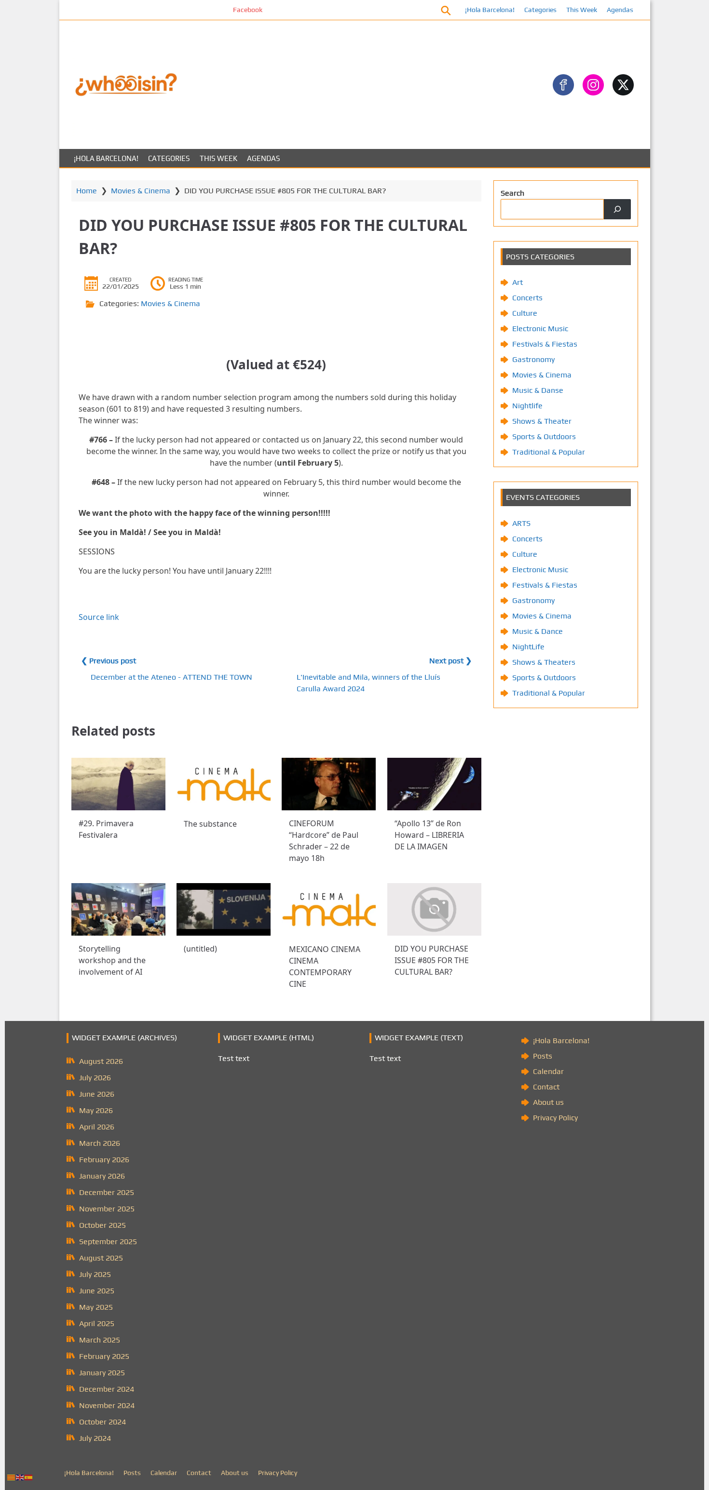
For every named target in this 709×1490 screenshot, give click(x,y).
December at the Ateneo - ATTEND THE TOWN (171, 677)
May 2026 (96, 1110)
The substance (210, 823)
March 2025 (99, 1339)
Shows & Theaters (543, 662)
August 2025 (101, 1257)
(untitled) (200, 948)
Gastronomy (533, 359)
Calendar (548, 1071)
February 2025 (104, 1356)
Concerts (527, 297)
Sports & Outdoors (544, 436)
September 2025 (108, 1241)
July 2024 (95, 1438)
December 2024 (106, 1389)
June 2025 (96, 1290)
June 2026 (96, 1094)
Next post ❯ (450, 660)
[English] (20, 1476)
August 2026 (101, 1061)
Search (512, 193)
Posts (542, 1055)
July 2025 (95, 1274)
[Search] (617, 209)
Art (517, 282)
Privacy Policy (555, 1117)
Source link (99, 617)
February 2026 (104, 1159)
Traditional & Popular (548, 451)
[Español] (29, 1476)
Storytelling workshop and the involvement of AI (112, 960)
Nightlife (527, 405)
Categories (540, 9)
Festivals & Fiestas (544, 344)
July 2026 (95, 1077)
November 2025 (107, 1208)
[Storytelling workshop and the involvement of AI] (118, 909)
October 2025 (102, 1225)
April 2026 (96, 1126)
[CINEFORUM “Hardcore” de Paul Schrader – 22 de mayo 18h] (329, 784)
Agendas (620, 9)
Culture (524, 313)
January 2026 (102, 1176)
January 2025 (102, 1372)
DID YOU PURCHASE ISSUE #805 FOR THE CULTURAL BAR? (432, 960)
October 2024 (102, 1421)
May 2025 (96, 1307)
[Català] (11, 1476)
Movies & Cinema (140, 190)
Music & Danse (537, 390)
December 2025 (106, 1192)
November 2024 (107, 1405)
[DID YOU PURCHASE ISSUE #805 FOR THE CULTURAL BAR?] (434, 909)
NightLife (528, 646)
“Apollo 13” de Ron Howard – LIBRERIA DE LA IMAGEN (429, 835)
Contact (546, 1086)
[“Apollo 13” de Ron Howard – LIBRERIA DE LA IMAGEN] (434, 784)
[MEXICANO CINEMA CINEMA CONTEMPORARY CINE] (329, 909)
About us (548, 1102)
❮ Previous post (108, 660)
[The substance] (224, 784)
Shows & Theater (542, 421)
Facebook (217, 9)
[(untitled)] (224, 909)
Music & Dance (537, 631)
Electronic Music (540, 328)
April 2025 (96, 1323)
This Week (581, 9)
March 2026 (99, 1143)
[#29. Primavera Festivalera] (118, 784)
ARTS (521, 523)
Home (86, 190)
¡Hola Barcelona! (490, 9)
